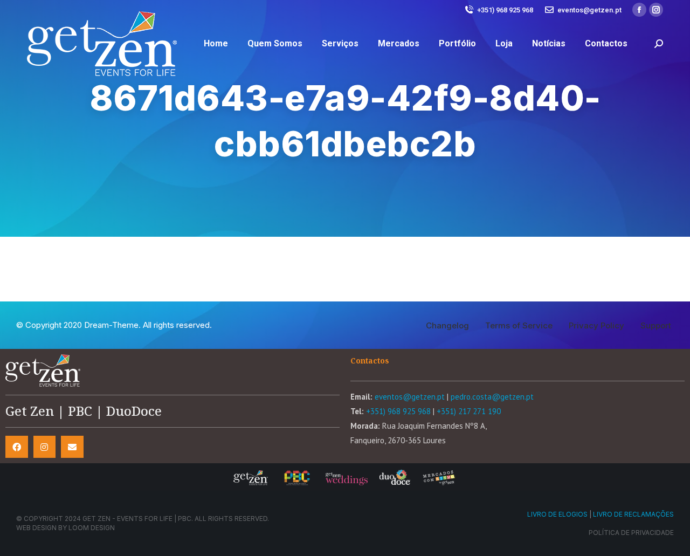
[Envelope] (72, 447)
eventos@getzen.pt (589, 10)
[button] (447, 325)
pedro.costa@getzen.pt (492, 397)
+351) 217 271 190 (469, 411)
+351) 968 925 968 (505, 10)
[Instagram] (44, 447)
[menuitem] (216, 43)
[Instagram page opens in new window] (656, 10)
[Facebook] (16, 447)
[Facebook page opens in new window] (639, 10)
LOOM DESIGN (91, 528)
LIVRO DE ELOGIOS (557, 514)
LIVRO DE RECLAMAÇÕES (633, 514)
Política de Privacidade (631, 532)
